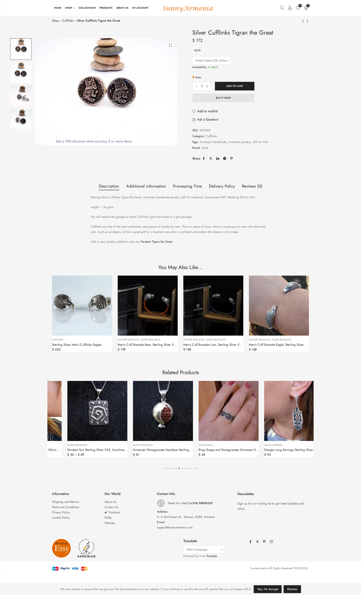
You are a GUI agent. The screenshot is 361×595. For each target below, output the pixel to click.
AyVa (197, 50)
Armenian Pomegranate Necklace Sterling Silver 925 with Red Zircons (165, 450)
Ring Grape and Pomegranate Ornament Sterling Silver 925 (223, 450)
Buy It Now (223, 98)
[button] (164, 468)
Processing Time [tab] (187, 186)
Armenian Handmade (213, 142)
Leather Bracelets (128, 339)
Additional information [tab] (146, 186)
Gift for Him (260, 142)
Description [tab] (109, 186)
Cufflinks (67, 20)
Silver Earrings (258, 445)
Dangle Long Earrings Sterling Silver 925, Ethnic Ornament (289, 450)
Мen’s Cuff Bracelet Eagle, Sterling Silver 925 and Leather (288, 344)
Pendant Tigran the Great (156, 241)
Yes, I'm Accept (267, 589)
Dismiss (292, 589)
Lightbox (170, 45)
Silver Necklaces (62, 445)
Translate (211, 556)
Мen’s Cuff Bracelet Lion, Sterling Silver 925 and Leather (221, 344)
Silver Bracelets (150, 339)
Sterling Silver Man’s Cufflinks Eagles (77, 344)
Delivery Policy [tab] (222, 186)
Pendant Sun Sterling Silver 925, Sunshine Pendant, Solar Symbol (96, 450)
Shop (55, 20)
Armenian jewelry (239, 142)
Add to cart (234, 86)
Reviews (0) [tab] (252, 186)
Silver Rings (190, 445)
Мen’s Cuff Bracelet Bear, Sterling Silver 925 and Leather (156, 344)
